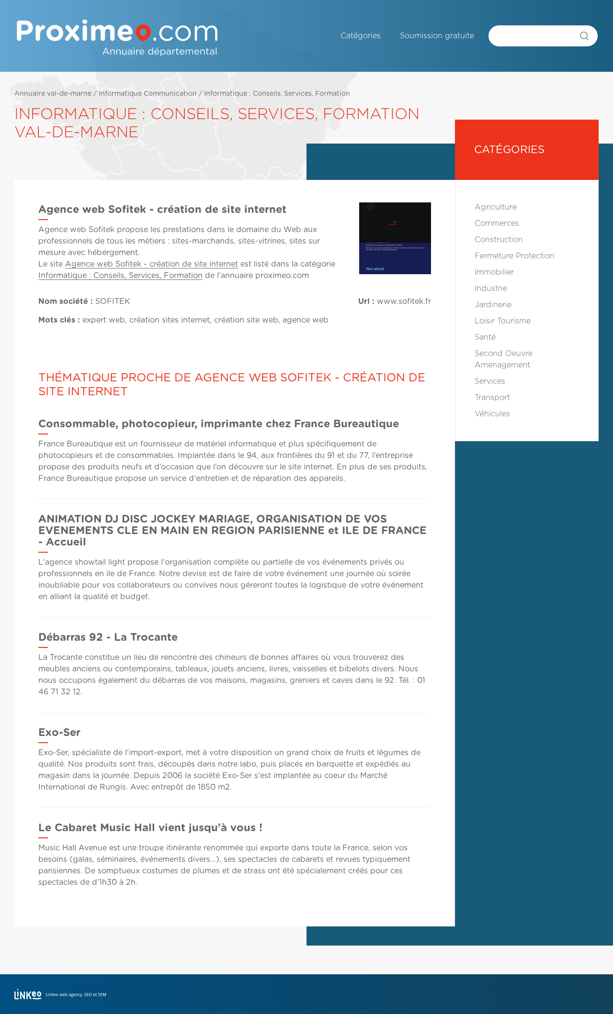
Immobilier (494, 272)
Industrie (491, 288)
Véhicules (492, 414)
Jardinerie (493, 305)
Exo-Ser (59, 732)
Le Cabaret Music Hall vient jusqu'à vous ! (150, 828)
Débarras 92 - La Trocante (108, 637)
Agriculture (496, 207)
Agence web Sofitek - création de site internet (151, 264)
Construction (499, 240)
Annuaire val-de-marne (52, 93)
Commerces (497, 223)
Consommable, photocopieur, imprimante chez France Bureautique (218, 424)
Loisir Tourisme (503, 321)
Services (490, 381)
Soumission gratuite (437, 36)
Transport (492, 397)
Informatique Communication (148, 93)
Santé (485, 337)
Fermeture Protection (515, 256)
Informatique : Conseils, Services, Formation (277, 93)
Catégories (361, 36)
